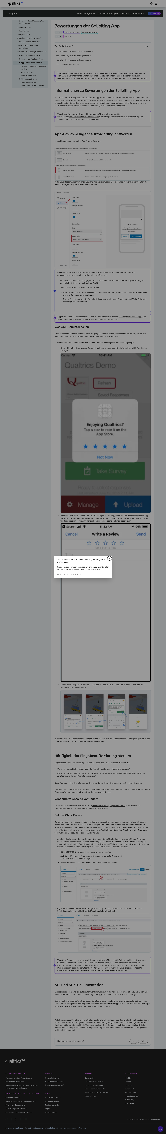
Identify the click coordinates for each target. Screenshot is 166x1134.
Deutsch (74, 574)
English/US (61, 574)
